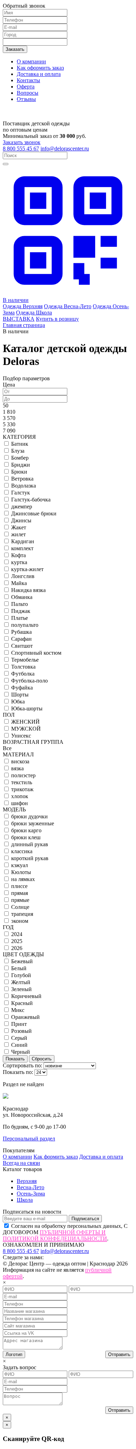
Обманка (21, 597)
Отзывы (26, 99)
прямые (20, 900)
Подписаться (85, 1218)
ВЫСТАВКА (19, 319)
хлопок (19, 796)
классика (21, 851)
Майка (19, 583)
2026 (16, 948)
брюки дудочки (29, 816)
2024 (16, 934)
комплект (22, 548)
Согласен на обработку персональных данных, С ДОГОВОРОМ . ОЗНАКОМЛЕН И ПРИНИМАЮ (65, 1235)
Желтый (20, 982)
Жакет (18, 527)
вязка (17, 768)
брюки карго (26, 830)
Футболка (23, 674)
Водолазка (23, 486)
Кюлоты (21, 872)
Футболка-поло (29, 681)
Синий (19, 1045)
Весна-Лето (30, 1187)
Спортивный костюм (36, 653)
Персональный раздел (29, 1139)
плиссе (19, 886)
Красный (22, 1003)
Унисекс (21, 736)
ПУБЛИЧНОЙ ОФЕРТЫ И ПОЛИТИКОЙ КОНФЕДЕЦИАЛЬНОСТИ (55, 1235)
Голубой (21, 975)
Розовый (21, 1031)
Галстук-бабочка (31, 500)
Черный (20, 1052)
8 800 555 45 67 (21, 148)
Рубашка (21, 632)
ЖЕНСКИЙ (25, 722)
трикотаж (22, 789)
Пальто (19, 604)
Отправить (119, 1354)
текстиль (21, 782)
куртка (19, 562)
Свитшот (22, 646)
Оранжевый (25, 1017)
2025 (16, 941)
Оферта (26, 86)
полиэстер (23, 775)
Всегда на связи (21, 1163)
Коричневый (26, 996)
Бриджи (20, 465)
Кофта (18, 555)
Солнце (20, 907)
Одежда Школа (34, 312)
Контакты (28, 80)
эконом (19, 921)
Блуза (17, 451)
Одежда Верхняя (23, 306)
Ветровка (22, 479)
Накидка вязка (28, 590)
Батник (19, 444)
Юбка (18, 701)
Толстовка (23, 667)
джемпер (21, 506)
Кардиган (22, 541)
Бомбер (20, 458)
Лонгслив (23, 576)
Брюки (19, 472)
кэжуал (19, 865)
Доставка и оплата (39, 74)
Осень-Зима (31, 1194)
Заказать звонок (21, 142)
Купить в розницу (57, 319)
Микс (17, 1010)
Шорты (20, 695)
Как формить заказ (55, 1157)
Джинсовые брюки (33, 513)
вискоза (20, 761)
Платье (19, 618)
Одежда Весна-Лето (67, 306)
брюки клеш (25, 837)
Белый (19, 968)
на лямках (23, 879)
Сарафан (21, 639)
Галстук (20, 493)
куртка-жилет (27, 569)
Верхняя (27, 1181)
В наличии (16, 300)
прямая (19, 893)
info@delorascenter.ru (64, 148)
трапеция (22, 914)
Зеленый (21, 989)
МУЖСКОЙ (26, 729)
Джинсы (21, 520)
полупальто (24, 625)
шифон (19, 803)
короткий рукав (29, 858)
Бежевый (22, 961)
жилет (18, 534)
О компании (31, 61)
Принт (19, 1024)
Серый (19, 1038)
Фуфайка (22, 688)
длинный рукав (29, 844)
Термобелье (25, 660)
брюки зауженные (32, 823)
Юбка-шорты (27, 708)
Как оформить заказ (40, 68)
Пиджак (20, 611)
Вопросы (27, 93)
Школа (25, 1200)
